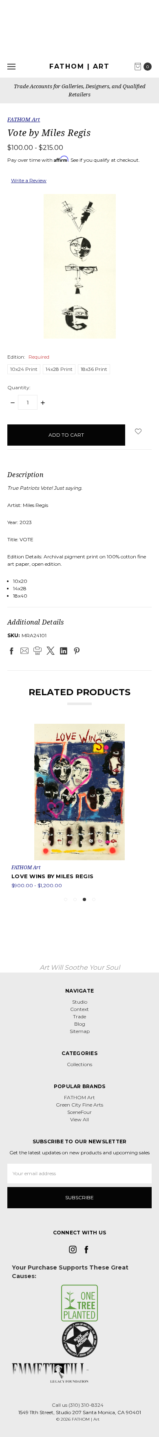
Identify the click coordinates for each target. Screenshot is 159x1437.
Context (79, 1009)
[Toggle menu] (11, 66)
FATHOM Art (79, 1097)
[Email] (24, 651)
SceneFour (79, 1112)
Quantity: (19, 387)
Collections (79, 1064)
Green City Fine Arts (79, 1105)
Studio (79, 1002)
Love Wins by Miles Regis (52, 876)
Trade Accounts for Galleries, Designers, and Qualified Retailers (80, 90)
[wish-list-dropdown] (138, 431)
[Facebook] (11, 651)
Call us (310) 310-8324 (78, 1405)
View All (79, 1119)
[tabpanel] (79, 806)
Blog (79, 1024)
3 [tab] (84, 899)
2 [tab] (75, 899)
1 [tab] (65, 899)
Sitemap (80, 1031)
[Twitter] (50, 651)
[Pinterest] (77, 651)
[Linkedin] (64, 651)
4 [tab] (93, 899)
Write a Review (28, 180)
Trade (79, 1016)
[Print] (37, 651)
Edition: (28, 357)
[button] (80, 1303)
